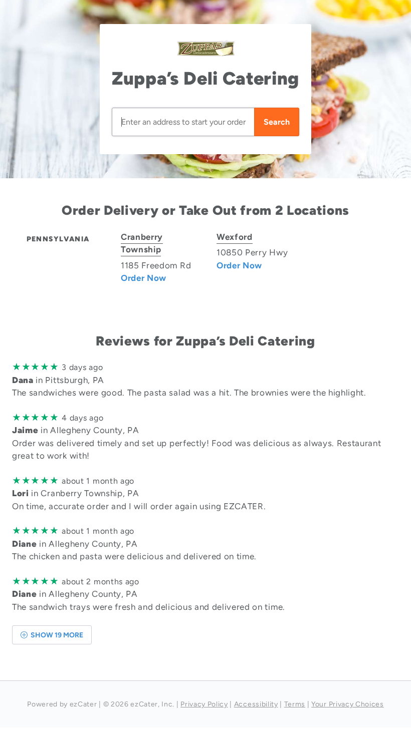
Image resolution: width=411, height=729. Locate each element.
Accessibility (256, 704)
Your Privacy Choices (347, 704)
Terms (294, 704)
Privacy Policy (204, 704)
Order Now (143, 278)
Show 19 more (56, 635)
